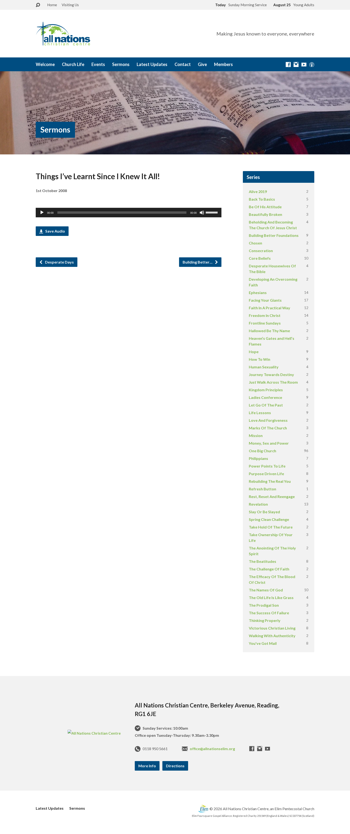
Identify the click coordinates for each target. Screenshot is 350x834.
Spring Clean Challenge (269, 519)
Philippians (258, 458)
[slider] (212, 212)
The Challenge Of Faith (269, 569)
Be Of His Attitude (265, 206)
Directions (175, 765)
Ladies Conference (265, 397)
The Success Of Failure (269, 612)
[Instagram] (296, 64)
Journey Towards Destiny (271, 374)
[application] (128, 212)
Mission (256, 435)
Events (98, 64)
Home (52, 5)
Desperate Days (59, 262)
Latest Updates (152, 64)
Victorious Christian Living (272, 628)
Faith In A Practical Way (269, 307)
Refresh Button (262, 489)
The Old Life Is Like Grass (271, 597)
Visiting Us (70, 5)
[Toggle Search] (38, 5)
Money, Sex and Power (269, 443)
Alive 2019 (258, 191)
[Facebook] (288, 64)
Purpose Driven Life (266, 473)
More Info (147, 765)
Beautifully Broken (265, 214)
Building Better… (198, 262)
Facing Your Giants (265, 300)
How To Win (259, 359)
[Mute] (202, 212)
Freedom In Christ (264, 315)
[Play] (42, 212)
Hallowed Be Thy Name (269, 330)
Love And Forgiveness (268, 420)
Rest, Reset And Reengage (272, 496)
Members (223, 64)
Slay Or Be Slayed (264, 511)
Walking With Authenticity (272, 635)
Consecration (261, 250)
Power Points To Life (267, 466)
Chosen (255, 243)
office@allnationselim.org (212, 748)
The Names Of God (266, 590)
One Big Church (262, 450)
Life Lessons (260, 412)
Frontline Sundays (265, 323)
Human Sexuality (264, 367)
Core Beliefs (260, 258)
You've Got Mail (263, 643)
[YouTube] (303, 64)
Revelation (258, 504)
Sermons (121, 64)
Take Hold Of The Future (271, 527)
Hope (254, 351)
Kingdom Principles (266, 389)
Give (202, 64)
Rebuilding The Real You (270, 481)
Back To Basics (262, 199)
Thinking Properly (264, 620)
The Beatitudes (262, 561)
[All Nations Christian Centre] (94, 733)
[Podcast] (311, 64)
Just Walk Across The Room (273, 382)
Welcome (45, 64)
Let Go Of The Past (266, 405)
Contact (183, 64)
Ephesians (258, 292)
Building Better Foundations (274, 235)
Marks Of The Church (268, 428)
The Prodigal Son (264, 605)
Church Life (73, 64)
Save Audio (55, 231)
